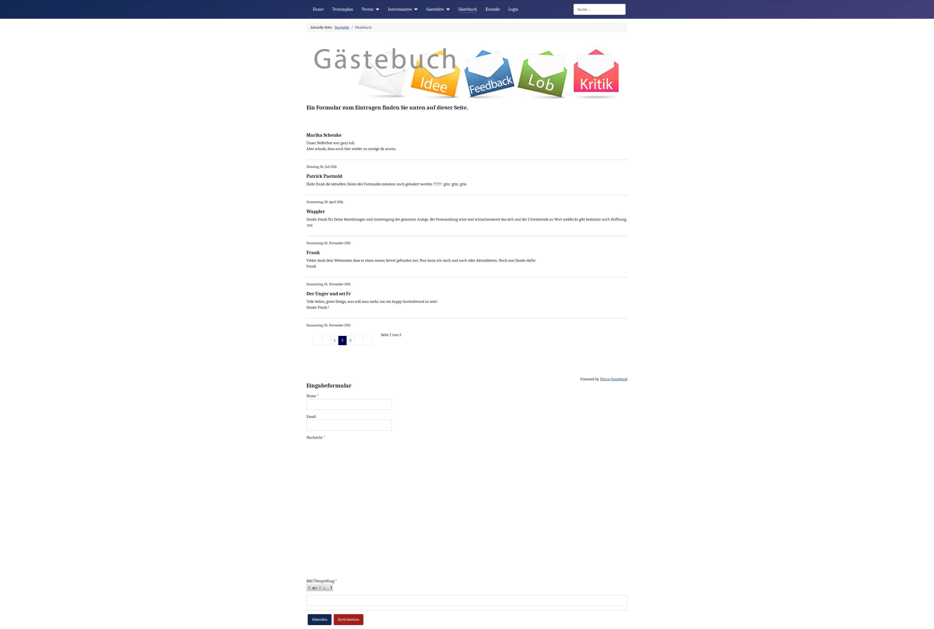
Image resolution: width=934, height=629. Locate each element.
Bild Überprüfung (321, 581)
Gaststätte (435, 9)
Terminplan (342, 9)
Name (312, 396)
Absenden (319, 619)
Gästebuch (467, 9)
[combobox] (600, 9)
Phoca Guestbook (614, 379)
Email (311, 416)
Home (318, 9)
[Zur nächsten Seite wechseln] (358, 340)
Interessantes (400, 9)
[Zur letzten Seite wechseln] (367, 340)
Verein (367, 9)
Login (513, 9)
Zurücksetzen (348, 619)
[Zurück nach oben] (925, 620)
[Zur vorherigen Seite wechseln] (326, 340)
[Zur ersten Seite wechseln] (317, 340)
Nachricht (315, 437)
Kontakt (492, 9)
